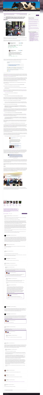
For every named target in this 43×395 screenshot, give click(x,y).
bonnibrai (7, 370)
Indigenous (16, 209)
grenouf (4, 20)
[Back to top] (41, 393)
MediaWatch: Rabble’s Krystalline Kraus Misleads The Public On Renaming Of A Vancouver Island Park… (14, 205)
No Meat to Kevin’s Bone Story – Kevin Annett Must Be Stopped (33, 34)
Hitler (7, 209)
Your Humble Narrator (17, 10)
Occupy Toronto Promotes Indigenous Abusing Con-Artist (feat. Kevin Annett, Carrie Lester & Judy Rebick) (9, 14)
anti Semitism (5, 208)
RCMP (17, 210)
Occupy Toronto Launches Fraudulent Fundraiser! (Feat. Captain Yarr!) (8, 205)
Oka (4, 110)
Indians (14, 209)
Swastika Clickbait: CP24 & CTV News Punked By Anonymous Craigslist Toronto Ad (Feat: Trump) (33, 40)
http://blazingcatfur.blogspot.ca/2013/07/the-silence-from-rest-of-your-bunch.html (16, 381)
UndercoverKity (10, 125)
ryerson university (12, 20)
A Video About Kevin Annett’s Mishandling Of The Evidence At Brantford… (34, 35)
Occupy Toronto (9, 20)
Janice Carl (30, 32)
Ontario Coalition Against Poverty (9, 210)
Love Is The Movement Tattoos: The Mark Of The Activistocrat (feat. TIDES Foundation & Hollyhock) (20, 205)
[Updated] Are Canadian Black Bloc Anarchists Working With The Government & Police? (33, 33)
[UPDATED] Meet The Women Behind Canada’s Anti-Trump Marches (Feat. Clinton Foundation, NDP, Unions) (34, 28)
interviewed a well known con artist (8, 75)
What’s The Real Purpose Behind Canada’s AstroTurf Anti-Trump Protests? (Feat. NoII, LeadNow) (33, 26)
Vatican (7, 211)
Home (4, 10)
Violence (15, 20)
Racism (16, 210)
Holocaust (9, 209)
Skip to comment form (24, 213)
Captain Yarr (12, 208)
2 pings (11, 213)
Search (29, 14)
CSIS (16, 208)
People (7, 10)
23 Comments (6, 213)
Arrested (8, 208)
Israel (18, 209)
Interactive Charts (11, 10)
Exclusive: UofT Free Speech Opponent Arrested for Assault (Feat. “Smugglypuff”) (33, 38)
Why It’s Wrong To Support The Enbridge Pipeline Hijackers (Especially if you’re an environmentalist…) (11, 205)
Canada (10, 208)
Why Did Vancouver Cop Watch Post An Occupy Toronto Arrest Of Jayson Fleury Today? (34, 37)
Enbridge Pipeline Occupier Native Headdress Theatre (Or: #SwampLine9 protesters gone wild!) (17, 205)
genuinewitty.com (21, 7)
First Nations (7, 20)
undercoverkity (8, 235)
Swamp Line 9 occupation (6, 91)
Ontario (5, 210)
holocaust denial (11, 209)
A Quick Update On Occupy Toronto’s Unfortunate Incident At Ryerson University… (22, 14)
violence (9, 211)
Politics (14, 210)
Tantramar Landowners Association (33, 39)
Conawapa (14, 208)
